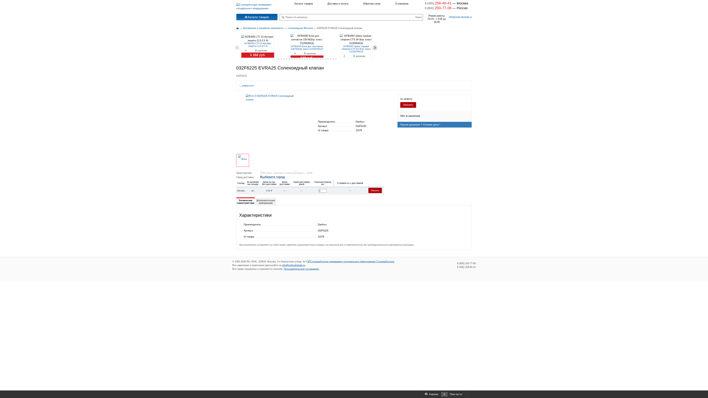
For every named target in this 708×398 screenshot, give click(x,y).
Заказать (408, 104)
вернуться (246, 85)
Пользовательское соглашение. (301, 269)
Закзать (375, 190)
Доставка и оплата (337, 3)
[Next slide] (374, 47)
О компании (401, 3)
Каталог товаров (303, 3)
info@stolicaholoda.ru (460, 17)
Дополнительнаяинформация (265, 201)
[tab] (276, 59)
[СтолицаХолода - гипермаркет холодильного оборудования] (257, 5)
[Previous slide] (237, 47)
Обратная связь (372, 3)
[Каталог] (238, 28)
